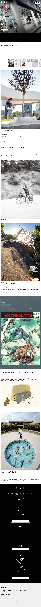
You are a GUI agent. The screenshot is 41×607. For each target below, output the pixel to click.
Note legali (9, 603)
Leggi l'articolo (4, 141)
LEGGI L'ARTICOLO (4, 30)
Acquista (20, 549)
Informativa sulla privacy (4, 603)
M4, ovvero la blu (7, 130)
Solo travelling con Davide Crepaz (12, 147)
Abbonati (37, 2)
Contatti (2, 595)
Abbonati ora (20, 520)
